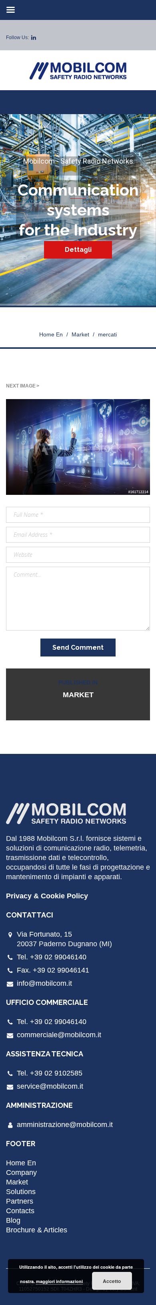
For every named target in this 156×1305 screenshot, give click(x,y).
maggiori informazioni (59, 1281)
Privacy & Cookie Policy (47, 896)
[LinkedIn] (33, 37)
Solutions (21, 1192)
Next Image (21, 386)
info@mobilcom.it (44, 983)
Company (21, 1172)
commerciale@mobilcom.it (59, 1035)
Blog (13, 1220)
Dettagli (78, 249)
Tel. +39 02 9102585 (49, 1073)
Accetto (112, 1281)
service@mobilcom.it (50, 1086)
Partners (19, 1201)
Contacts (20, 1211)
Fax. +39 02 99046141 (53, 970)
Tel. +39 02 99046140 (51, 957)
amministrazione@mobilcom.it (65, 1125)
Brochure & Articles (36, 1230)
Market (80, 334)
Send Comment (78, 647)
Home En (51, 334)
